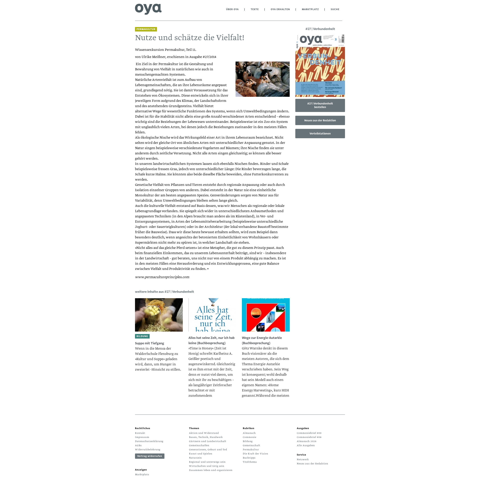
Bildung (248, 441)
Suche (335, 9)
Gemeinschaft (251, 445)
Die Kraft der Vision (255, 453)
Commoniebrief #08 (309, 437)
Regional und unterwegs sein (207, 462)
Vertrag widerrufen (149, 456)
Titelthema (250, 462)
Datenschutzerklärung (149, 441)
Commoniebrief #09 (309, 433)
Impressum (142, 437)
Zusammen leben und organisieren (210, 470)
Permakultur (251, 449)
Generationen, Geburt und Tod (208, 449)
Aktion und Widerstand (204, 433)
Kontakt (140, 433)
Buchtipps (249, 457)
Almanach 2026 (306, 441)
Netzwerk (303, 459)
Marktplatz (310, 9)
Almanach (249, 433)
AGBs (138, 445)
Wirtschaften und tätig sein (206, 466)
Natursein (195, 457)
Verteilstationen (320, 133)
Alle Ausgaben (306, 445)
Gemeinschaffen (199, 445)
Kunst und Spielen (200, 453)
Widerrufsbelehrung (147, 449)
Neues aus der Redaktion (320, 120)
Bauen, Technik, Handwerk (206, 437)
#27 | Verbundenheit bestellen (320, 105)
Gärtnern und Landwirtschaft (207, 441)
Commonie (249, 437)
